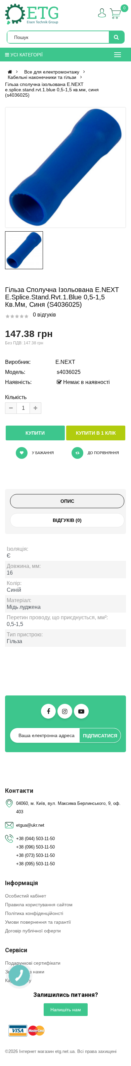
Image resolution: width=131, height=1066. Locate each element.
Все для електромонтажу (51, 72)
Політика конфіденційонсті (34, 913)
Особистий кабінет (25, 895)
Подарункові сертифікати (32, 963)
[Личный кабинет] (101, 12)
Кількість (16, 397)
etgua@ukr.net (30, 825)
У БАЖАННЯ (42, 453)
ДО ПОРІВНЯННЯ (103, 453)
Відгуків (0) (67, 520)
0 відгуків (44, 315)
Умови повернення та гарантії (38, 922)
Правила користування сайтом (39, 904)
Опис (67, 501)
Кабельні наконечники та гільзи (42, 77)
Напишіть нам (65, 1009)
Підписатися (100, 735)
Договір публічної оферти (33, 930)
